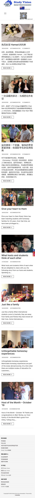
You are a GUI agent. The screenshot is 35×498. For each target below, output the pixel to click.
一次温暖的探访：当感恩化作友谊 (17, 97)
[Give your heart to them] (17, 197)
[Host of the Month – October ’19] (17, 391)
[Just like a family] (17, 293)
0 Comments (26, 48)
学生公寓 (3, 443)
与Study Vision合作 (6, 475)
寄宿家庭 (3, 441)
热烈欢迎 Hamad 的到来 (13, 44)
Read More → (7, 68)
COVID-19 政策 (5, 486)
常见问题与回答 (5, 473)
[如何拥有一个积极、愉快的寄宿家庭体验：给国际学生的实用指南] (17, 133)
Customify (17, 495)
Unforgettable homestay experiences (14, 352)
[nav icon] (5, 13)
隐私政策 (3, 484)
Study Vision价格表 (6, 450)
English (27, 9)
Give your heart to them (14, 208)
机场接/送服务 (4, 448)
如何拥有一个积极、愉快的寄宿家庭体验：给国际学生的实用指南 (17, 148)
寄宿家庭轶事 (4, 459)
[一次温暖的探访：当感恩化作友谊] (17, 84)
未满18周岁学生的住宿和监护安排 (9, 445)
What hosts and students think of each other (14, 256)
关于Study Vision (5, 468)
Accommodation (15, 48)
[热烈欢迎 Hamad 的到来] (17, 33)
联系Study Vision (5, 470)
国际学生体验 (4, 461)
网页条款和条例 (5, 482)
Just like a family (10, 304)
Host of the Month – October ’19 (16, 404)
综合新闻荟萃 (4, 457)
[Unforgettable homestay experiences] (17, 339)
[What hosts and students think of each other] (17, 244)
